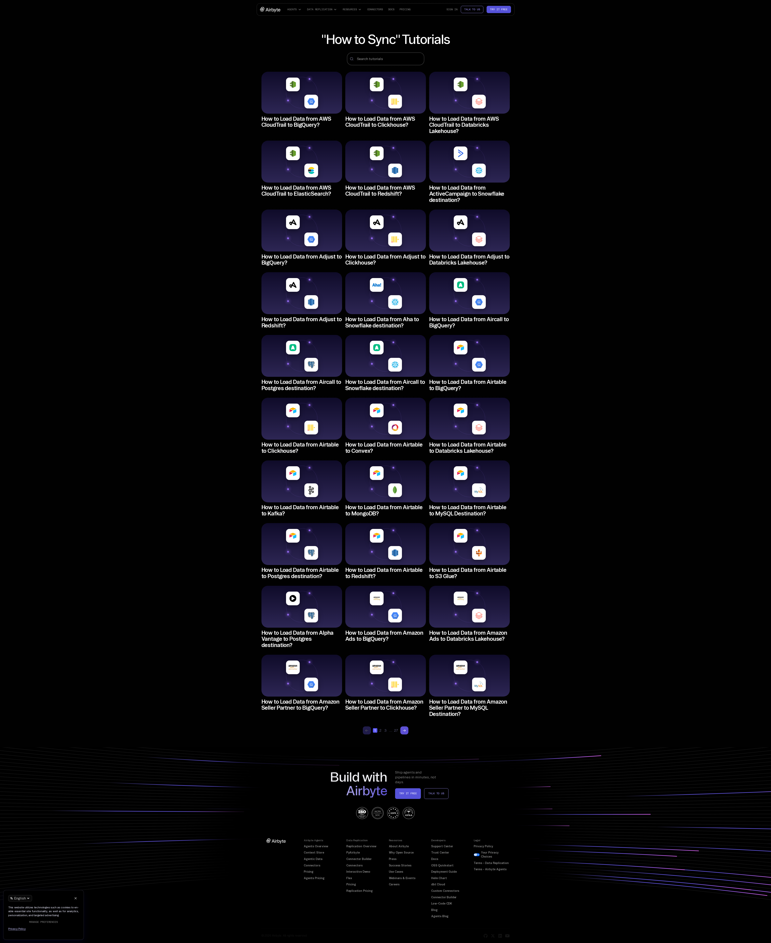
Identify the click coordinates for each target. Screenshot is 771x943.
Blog (434, 910)
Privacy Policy (483, 846)
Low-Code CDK (441, 903)
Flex (349, 878)
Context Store (314, 852)
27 (396, 730)
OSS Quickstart (442, 865)
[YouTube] (507, 935)
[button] (295, 9)
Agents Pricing (314, 878)
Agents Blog (439, 916)
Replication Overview (361, 846)
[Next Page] (404, 730)
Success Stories (400, 865)
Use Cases (396, 871)
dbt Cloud (438, 884)
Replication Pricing (359, 890)
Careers (394, 884)
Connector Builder (359, 859)
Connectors (375, 9)
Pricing (405, 9)
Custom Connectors (445, 890)
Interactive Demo (358, 871)
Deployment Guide (444, 871)
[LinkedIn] (500, 935)
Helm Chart (439, 878)
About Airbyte (399, 846)
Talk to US (436, 793)
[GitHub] (485, 935)
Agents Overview (316, 846)
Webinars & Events (402, 878)
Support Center (442, 846)
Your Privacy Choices (490, 854)
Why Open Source (401, 852)
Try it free (498, 9)
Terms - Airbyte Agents (490, 869)
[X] (492, 935)
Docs (391, 9)
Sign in (452, 9)
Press (392, 859)
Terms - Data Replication (491, 863)
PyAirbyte (353, 852)
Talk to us (472, 9)
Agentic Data (313, 859)
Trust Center (440, 852)
